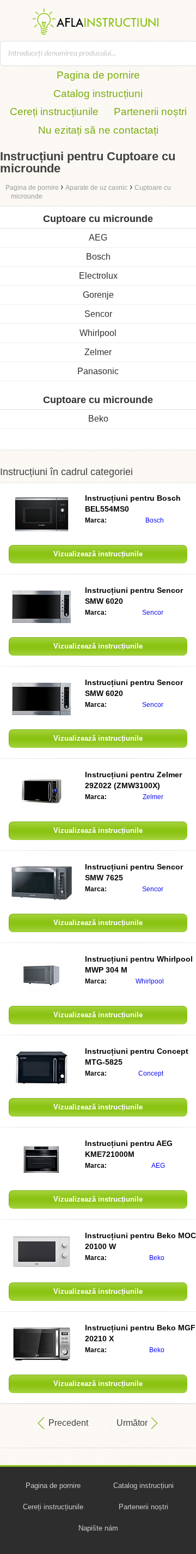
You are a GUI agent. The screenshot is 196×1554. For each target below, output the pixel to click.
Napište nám (98, 1528)
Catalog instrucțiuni (98, 93)
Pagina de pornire (98, 75)
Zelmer (98, 352)
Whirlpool (98, 333)
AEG (98, 237)
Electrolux (98, 275)
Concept (150, 1073)
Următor (132, 1422)
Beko (98, 418)
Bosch (98, 256)
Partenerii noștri (150, 111)
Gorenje (98, 294)
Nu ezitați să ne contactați (98, 130)
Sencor (98, 314)
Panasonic (98, 371)
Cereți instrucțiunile (54, 111)
